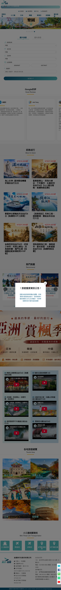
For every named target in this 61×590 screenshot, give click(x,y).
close (45, 283)
